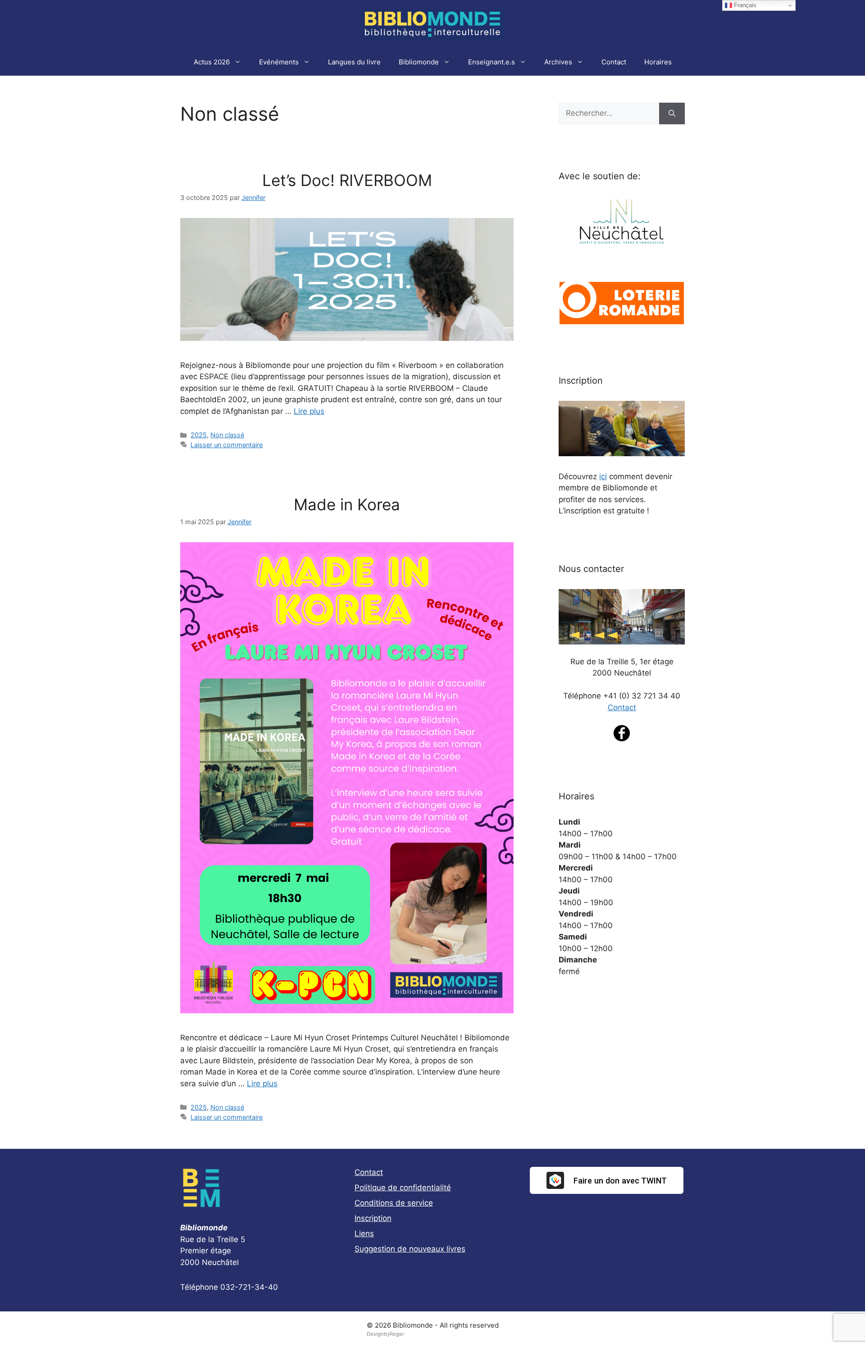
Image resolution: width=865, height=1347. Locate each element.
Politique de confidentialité (403, 1187)
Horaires (658, 62)
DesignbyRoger (385, 1334)
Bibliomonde (419, 62)
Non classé (227, 435)
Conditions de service (394, 1202)
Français (744, 5)
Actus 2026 (212, 62)
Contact (613, 62)
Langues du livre (354, 62)
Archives (558, 62)
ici (603, 476)
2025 (199, 435)
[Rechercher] (672, 113)
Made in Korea (347, 504)
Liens (364, 1233)
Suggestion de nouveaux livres (410, 1248)
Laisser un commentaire (227, 445)
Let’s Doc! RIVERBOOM (347, 180)
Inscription (373, 1218)
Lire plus (309, 411)
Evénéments (279, 62)
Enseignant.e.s (491, 62)
